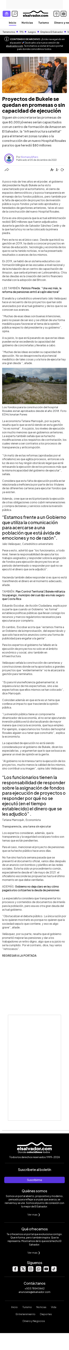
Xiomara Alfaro (29, 156)
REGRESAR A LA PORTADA (19, 955)
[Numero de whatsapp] (38, 1270)
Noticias (27, 22)
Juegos (32, 31)
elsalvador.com (14, 45)
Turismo (43, 22)
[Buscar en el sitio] (15, 14)
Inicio (12, 22)
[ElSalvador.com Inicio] (35, 13)
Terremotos (9, 31)
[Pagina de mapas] (56, 14)
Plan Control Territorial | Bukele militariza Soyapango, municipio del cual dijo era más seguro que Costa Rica (33, 595)
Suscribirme (34, 1180)
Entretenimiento (25, 1314)
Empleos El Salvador (52, 31)
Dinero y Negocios (34, 1321)
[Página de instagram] (30, 1270)
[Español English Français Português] (63, 14)
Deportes (46, 1314)
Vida (53, 1307)
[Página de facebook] (15, 1270)
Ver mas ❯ (33, 1214)
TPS (21, 31)
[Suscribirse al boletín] (6, 14)
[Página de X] (23, 1270)
